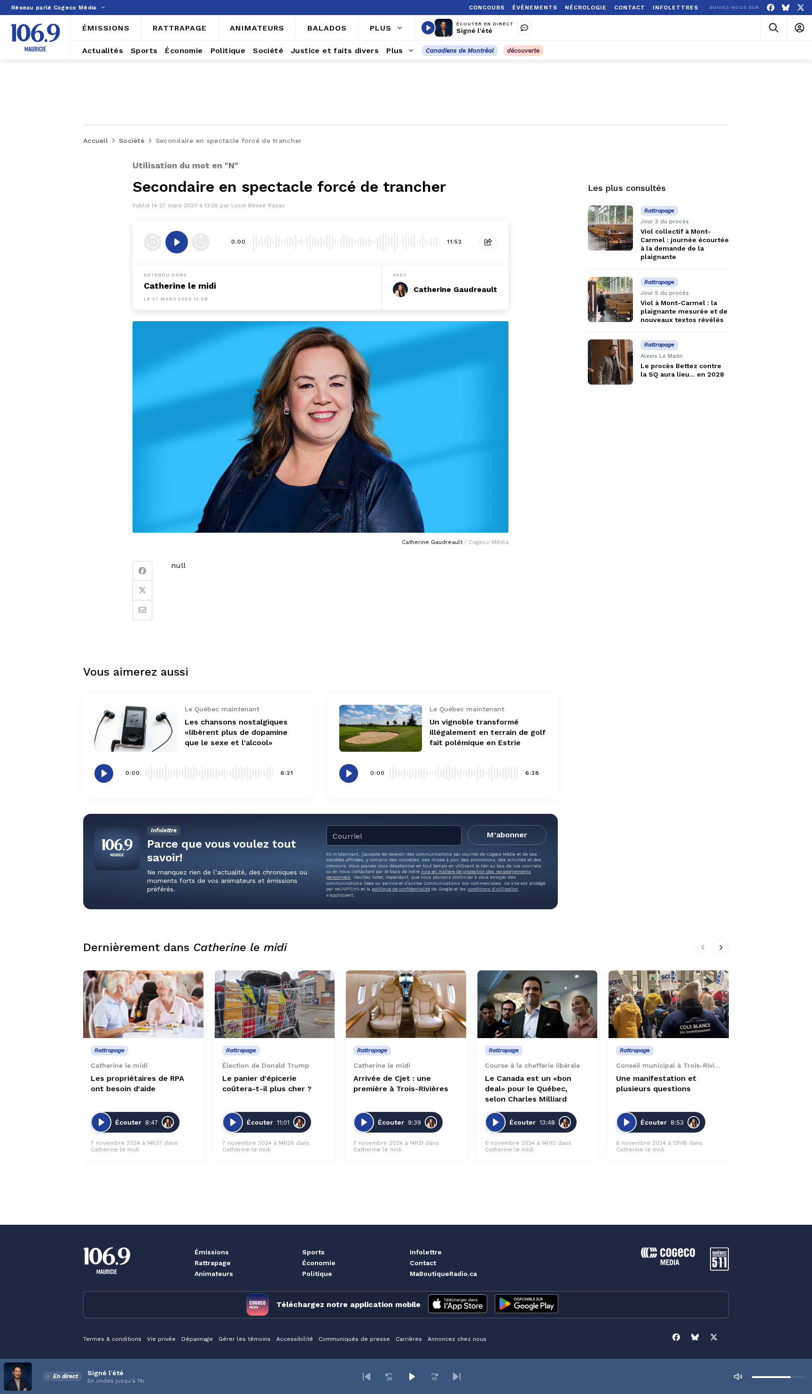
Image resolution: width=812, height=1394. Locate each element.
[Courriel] (142, 610)
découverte (523, 50)
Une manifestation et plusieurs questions (656, 1083)
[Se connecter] (799, 28)
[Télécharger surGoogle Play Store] (526, 1304)
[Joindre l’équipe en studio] (524, 28)
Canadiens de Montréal (460, 50)
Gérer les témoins (245, 1339)
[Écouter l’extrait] (176, 242)
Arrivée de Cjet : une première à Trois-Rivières (400, 1083)
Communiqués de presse (354, 1339)
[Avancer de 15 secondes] (201, 242)
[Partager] (488, 242)
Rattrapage (213, 1263)
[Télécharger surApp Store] (457, 1304)
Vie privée (161, 1339)
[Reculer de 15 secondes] (153, 242)
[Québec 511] (719, 1268)
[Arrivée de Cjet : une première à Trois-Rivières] (406, 1004)
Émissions (212, 1252)
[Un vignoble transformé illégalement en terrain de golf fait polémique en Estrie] (380, 728)
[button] (366, 1376)
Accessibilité (294, 1339)
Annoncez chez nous (457, 1339)
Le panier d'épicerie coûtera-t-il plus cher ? (267, 1083)
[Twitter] (142, 590)
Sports (313, 1252)
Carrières (409, 1339)
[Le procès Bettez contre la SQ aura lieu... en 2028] (610, 362)
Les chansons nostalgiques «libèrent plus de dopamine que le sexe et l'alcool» (236, 732)
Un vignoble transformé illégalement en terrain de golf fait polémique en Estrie (487, 732)
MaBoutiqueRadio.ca (443, 1273)
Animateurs (214, 1273)
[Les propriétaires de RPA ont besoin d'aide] (143, 1004)
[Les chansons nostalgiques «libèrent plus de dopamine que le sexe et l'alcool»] (135, 728)
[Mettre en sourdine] (737, 1376)
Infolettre (426, 1252)
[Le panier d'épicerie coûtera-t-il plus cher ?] (275, 1004)
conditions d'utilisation (493, 888)
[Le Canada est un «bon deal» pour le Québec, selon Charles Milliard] (537, 1004)
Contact (423, 1263)
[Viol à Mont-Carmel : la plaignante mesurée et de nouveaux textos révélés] (610, 299)
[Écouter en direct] (428, 27)
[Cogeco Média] (668, 1262)
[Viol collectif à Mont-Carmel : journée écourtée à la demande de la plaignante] (610, 228)
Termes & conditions (112, 1339)
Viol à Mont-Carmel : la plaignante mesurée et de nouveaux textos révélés (683, 311)
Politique (317, 1273)
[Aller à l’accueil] (35, 38)
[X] (800, 7)
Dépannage (197, 1339)
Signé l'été (474, 30)
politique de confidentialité (401, 888)
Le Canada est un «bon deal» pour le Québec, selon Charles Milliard (528, 1088)
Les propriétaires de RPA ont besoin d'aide (137, 1083)
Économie (319, 1263)
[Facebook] (770, 7)
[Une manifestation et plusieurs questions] (669, 1004)
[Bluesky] (785, 7)
